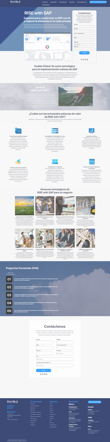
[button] (84, 208)
